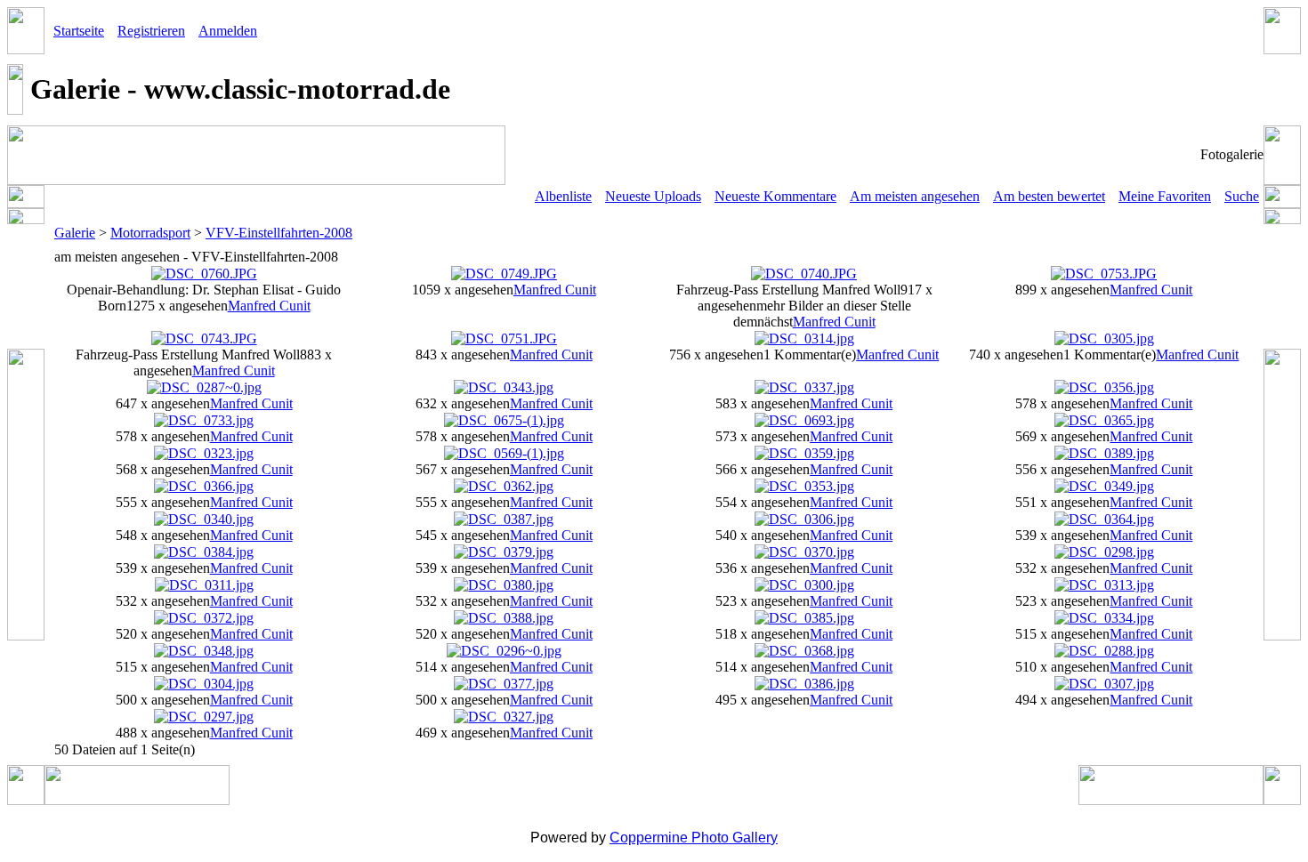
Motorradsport (150, 232)
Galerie (74, 232)
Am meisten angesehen (915, 196)
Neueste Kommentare (775, 196)
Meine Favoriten (1164, 196)
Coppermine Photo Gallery (694, 837)
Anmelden (227, 30)
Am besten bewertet (1049, 196)
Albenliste (563, 196)
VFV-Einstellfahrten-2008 (279, 232)
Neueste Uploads (653, 196)
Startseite (78, 30)
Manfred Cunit (269, 305)
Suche (1241, 196)
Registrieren (151, 30)
